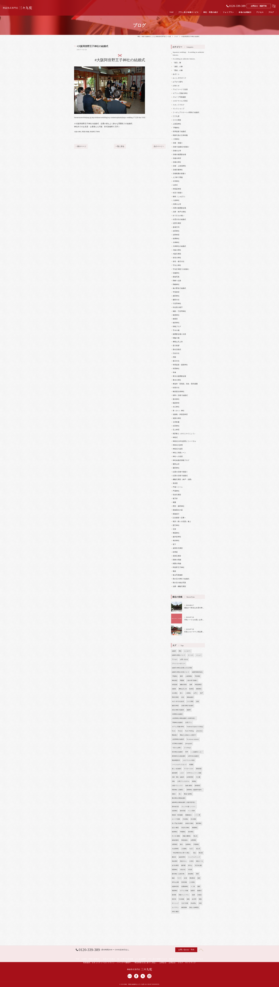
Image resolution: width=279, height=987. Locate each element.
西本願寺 (197, 785)
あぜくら (176, 74)
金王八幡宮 (175, 827)
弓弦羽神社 (177, 303)
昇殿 (174, 357)
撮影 (198, 886)
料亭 (186, 752)
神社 (180, 651)
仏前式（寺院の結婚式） (91, 959)
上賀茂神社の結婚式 (178, 739)
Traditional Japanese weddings (195, 726)
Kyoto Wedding (189, 731)
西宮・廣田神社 (178, 506)
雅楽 (174, 571)
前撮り (174, 794)
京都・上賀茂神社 (179, 166)
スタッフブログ (178, 105)
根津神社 (174, 832)
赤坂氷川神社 (189, 823)
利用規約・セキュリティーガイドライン (99, 962)
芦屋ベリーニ (178, 487)
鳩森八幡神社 (187, 836)
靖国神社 (174, 869)
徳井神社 (176, 323)
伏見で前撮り (178, 193)
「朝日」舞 (177, 63)
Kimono (180, 731)
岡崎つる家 (177, 281)
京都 (197, 701)
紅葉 (185, 878)
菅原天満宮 (177, 495)
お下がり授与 (178, 82)
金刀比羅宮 (175, 865)
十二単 (193, 886)
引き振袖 (181, 899)
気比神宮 (174, 861)
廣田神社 (176, 296)
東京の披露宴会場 (179, 376)
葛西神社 (174, 890)
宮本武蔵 (184, 882)
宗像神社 (176, 273)
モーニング (175, 903)
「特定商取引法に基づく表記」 (181, 853)
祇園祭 (191, 764)
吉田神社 (176, 231)
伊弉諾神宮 (177, 189)
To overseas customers (193, 739)
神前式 (175, 437)
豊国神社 (176, 533)
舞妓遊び (174, 735)
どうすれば (187, 747)
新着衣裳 (198, 768)
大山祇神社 (175, 848)
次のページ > (159, 146)
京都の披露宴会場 (179, 154)
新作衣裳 (182, 810)
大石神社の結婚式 (177, 743)
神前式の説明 (178, 445)
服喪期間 (174, 773)
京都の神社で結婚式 (187, 705)
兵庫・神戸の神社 (179, 212)
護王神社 (176, 525)
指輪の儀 (176, 338)
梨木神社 (176, 399)
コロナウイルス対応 (180, 101)
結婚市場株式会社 (197, 672)
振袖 (188, 899)
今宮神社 (176, 181)
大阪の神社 (77, 131)
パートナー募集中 (124, 962)
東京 (181, 844)
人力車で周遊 (178, 177)
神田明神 (184, 907)
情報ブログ (177, 326)
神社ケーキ (199, 861)
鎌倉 (173, 878)
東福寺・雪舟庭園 (177, 815)
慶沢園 (183, 865)
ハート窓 (197, 815)
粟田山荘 (176, 464)
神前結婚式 (190, 697)
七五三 (191, 848)
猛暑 (193, 895)
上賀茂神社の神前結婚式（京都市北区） (184, 718)
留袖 (200, 899)
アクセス (174, 659)
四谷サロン (183, 861)
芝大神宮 (193, 819)
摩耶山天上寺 (178, 342)
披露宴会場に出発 (179, 334)
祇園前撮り (188, 815)
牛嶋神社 (182, 832)
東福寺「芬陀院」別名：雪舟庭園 (185, 384)
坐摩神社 (176, 238)
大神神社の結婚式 (179, 246)
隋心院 (201, 853)
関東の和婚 (177, 560)
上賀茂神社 (177, 124)
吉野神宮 (176, 235)
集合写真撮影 (178, 575)
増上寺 (195, 836)
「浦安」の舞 (178, 66)
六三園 (198, 777)
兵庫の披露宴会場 (179, 208)
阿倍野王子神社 (95, 131)
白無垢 (199, 895)
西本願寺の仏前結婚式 (178, 756)
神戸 (201, 693)
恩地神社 (190, 874)
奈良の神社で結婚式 (178, 710)
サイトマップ (190, 962)
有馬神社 (176, 368)
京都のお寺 (177, 151)
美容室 (175, 483)
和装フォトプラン (184, 895)
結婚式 (174, 651)
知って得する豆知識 (125, 959)
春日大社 (176, 361)
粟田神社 (176, 468)
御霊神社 (176, 315)
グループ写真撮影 (179, 97)
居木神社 (190, 832)
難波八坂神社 (188, 794)
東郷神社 (194, 827)
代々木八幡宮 (176, 836)
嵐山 (194, 853)
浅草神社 (188, 844)
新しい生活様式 (176, 768)
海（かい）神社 (178, 410)
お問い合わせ (184, 659)
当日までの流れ (109, 959)
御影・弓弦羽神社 (179, 311)
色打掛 (174, 899)
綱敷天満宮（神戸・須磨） (183, 479)
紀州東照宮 (190, 777)
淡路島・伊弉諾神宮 (180, 414)
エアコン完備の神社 (180, 93)
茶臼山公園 (175, 882)
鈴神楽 (175, 552)
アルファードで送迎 (180, 89)
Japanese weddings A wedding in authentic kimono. (188, 53)
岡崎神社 (176, 284)
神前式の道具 (178, 449)
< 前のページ (81, 146)
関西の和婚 (85, 131)
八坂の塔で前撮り (192, 680)
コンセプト (187, 651)
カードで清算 (176, 819)
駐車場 (191, 689)
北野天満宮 (177, 223)
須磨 (190, 684)
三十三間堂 (177, 120)
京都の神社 (177, 162)
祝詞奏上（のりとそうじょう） (184, 433)
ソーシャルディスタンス (179, 764)
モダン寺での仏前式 (178, 701)
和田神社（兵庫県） (178, 789)
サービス (190, 655)
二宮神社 (176, 139)
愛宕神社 (198, 823)
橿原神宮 (176, 403)
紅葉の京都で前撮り (180, 472)
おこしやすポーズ (179, 78)
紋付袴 (194, 899)
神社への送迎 (178, 456)
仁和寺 (191, 861)
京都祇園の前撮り (179, 173)
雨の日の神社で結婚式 (181, 579)
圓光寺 (174, 857)
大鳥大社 (182, 869)
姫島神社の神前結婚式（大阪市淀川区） (184, 802)
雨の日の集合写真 (179, 582)
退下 (174, 544)
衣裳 (200, 903)
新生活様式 (177, 349)
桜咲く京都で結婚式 (180, 395)
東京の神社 (177, 380)
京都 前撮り (178, 143)
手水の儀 (176, 330)
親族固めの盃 (178, 510)
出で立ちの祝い (178, 215)
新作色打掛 (175, 806)
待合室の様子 (178, 307)
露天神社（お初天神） (178, 874)
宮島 (173, 781)
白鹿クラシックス (177, 785)
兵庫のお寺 (177, 204)
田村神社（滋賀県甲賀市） (195, 789)
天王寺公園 (198, 865)
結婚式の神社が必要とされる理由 (182, 668)
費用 (181, 676)
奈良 (182, 697)
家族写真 (176, 277)
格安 (199, 878)
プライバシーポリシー (178, 663)
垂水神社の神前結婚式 (178, 798)
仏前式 (175, 185)
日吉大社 (176, 353)
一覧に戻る (120, 146)
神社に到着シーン (179, 453)
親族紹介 (176, 514)
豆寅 (174, 529)
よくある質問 (140, 959)
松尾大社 (176, 387)
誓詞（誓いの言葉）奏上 (182, 521)
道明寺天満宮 (178, 548)
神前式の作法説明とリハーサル (184, 441)
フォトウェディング (194, 857)
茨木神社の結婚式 (177, 752)
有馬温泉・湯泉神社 (180, 365)
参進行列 (176, 227)
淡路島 (174, 689)
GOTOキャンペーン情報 (194, 773)
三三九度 (176, 116)
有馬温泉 (174, 684)
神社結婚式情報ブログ (181, 460)
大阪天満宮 (177, 254)
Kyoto (173, 731)
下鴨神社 (176, 128)
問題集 (182, 680)
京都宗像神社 (178, 170)
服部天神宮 (175, 705)
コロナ (182, 773)
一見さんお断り (176, 747)
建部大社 (176, 300)
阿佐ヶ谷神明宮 (194, 907)
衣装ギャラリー (175, 959)
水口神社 (176, 407)
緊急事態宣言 (176, 760)
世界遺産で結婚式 (179, 131)
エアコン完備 (184, 890)
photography (188, 743)
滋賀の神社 (177, 418)
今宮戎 (190, 869)
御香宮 (175, 319)
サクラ (179, 878)
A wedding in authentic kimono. (184, 59)
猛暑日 (193, 890)
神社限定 (192, 878)
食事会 (194, 781)
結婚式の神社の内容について (180, 672)
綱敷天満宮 (183, 684)
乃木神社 (185, 819)
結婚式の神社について (178, 655)
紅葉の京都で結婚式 (180, 476)
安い (180, 794)
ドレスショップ (178, 108)
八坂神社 (176, 200)
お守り (196, 693)
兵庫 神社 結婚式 (178, 777)
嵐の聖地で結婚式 (179, 288)
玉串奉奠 (176, 422)
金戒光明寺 (182, 857)
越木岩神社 (177, 537)
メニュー (198, 655)
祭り (181, 693)
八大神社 (192, 882)
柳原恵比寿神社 (178, 391)
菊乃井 (175, 498)
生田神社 (176, 426)
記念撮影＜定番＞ (179, 518)
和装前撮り (184, 840)
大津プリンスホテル (183, 781)
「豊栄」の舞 (178, 70)
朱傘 (174, 372)
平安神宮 (176, 292)
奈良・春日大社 (178, 261)
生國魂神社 (184, 886)
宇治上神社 (177, 265)
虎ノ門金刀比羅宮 (177, 823)
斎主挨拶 (176, 345)
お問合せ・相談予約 (259, 6)
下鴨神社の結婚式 (177, 722)
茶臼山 (190, 865)
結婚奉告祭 (175, 886)
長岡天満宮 (177, 556)
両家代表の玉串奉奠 (180, 135)
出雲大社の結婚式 (179, 219)
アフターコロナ (188, 768)
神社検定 (174, 680)
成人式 (198, 848)
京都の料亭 (177, 158)
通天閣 (174, 895)
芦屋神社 (176, 491)
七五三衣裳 (184, 903)
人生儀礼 (184, 848)
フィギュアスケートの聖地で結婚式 (186, 112)
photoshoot (199, 731)
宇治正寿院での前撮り (181, 269)
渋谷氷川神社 (185, 827)
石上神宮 (176, 430)
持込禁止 (193, 903)
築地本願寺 (175, 840)
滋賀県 (189, 710)
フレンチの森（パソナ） (188, 806)
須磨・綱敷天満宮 (179, 586)
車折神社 (176, 540)
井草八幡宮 (175, 911)
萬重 (174, 502)
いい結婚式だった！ (197, 752)
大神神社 (176, 242)
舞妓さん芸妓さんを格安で (188, 735)
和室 (197, 874)
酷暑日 (199, 890)
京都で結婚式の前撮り (181, 147)
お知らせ (176, 85)
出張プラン (188, 722)
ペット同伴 (191, 810)
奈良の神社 (177, 258)
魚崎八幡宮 (188, 785)
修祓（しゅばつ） (179, 196)
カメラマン (175, 907)
